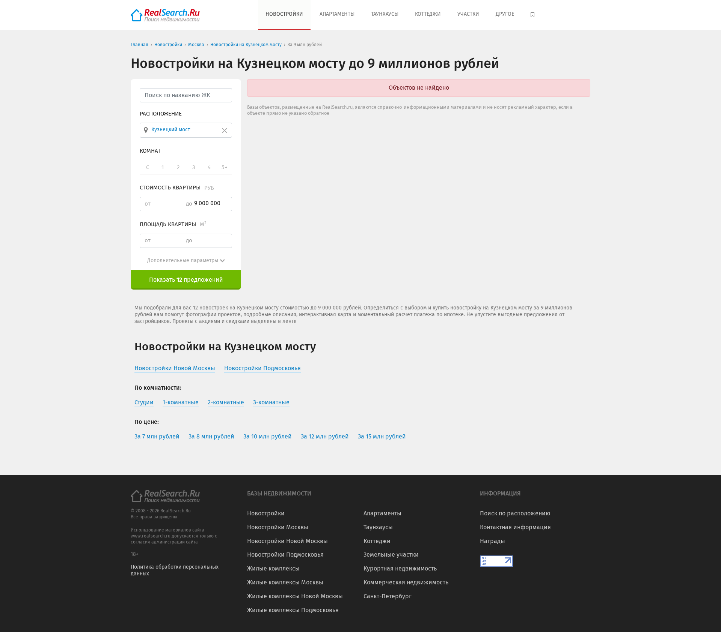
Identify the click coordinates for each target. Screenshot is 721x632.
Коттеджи (428, 14)
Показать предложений (186, 279)
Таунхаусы (384, 14)
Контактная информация (515, 527)
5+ (224, 167)
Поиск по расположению (515, 513)
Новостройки (284, 14)
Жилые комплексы (273, 568)
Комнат (150, 150)
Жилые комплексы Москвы (285, 582)
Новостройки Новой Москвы (287, 541)
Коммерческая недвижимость (406, 582)
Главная (139, 44)
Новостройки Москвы (277, 527)
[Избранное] (533, 15)
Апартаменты (337, 14)
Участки (468, 14)
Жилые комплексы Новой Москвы (295, 596)
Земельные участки (391, 554)
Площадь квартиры (173, 224)
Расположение (161, 113)
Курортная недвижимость (400, 568)
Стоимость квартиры (177, 187)
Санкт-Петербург (388, 596)
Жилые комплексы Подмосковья (293, 610)
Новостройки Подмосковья (285, 554)
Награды (492, 541)
